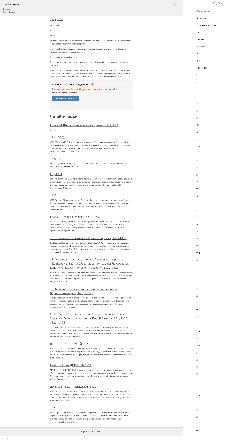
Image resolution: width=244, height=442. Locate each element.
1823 (198, 89)
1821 (53, 408)
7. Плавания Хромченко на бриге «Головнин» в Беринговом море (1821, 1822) (83, 291)
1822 (53, 195)
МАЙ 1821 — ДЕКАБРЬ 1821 (71, 365)
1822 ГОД (57, 159)
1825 (198, 132)
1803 (198, 32)
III (197, 110)
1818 (198, 60)
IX (197, 260)
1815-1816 (200, 46)
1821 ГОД (57, 137)
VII (197, 246)
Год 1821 (56, 174)
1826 (198, 146)
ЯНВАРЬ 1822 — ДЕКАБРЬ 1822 (73, 386)
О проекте (85, 431)
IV (197, 117)
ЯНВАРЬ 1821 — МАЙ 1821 (70, 344)
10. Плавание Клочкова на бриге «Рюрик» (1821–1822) (88, 238)
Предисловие (202, 18)
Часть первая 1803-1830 (206, 25)
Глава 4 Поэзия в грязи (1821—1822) (76, 217)
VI (197, 189)
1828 (198, 274)
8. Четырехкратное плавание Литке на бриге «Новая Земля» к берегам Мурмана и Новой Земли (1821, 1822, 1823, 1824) (89, 318)
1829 (198, 345)
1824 (198, 125)
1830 (198, 395)
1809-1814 (200, 39)
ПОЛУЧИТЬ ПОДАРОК (66, 99)
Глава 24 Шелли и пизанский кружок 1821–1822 (84, 125)
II (197, 82)
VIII (198, 253)
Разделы (96, 431)
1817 (198, 53)
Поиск (218, 3)
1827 (198, 196)
